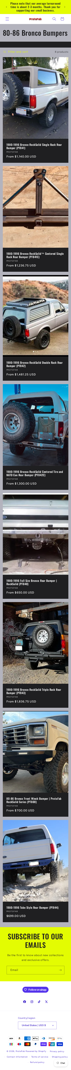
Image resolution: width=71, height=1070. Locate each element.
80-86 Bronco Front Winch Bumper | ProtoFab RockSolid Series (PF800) (33, 800)
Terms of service (39, 1057)
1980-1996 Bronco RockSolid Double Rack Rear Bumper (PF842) (34, 364)
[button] (7, 19)
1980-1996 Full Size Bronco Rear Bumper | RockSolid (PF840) (31, 582)
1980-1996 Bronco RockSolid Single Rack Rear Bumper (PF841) (34, 146)
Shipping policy (60, 1057)
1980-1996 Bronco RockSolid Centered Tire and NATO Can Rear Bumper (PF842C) (34, 473)
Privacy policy (57, 1051)
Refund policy (37, 1062)
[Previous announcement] (6, 7)
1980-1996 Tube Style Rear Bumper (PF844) (32, 907)
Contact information (17, 1057)
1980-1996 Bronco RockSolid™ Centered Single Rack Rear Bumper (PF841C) (35, 255)
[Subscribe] (60, 970)
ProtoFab (20, 1051)
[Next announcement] (64, 7)
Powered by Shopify (36, 1051)
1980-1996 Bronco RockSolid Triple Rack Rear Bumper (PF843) (33, 691)
